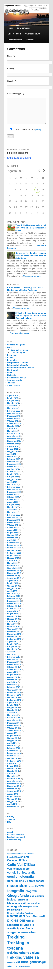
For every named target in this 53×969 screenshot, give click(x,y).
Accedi (10, 832)
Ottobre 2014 (13, 727)
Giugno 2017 (13, 646)
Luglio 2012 (12, 796)
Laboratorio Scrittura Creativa (20, 367)
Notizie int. (12, 375)
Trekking (11, 382)
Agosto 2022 (12, 502)
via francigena (26, 961)
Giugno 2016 (13, 677)
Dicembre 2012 (14, 783)
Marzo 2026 (12, 408)
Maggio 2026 (13, 403)
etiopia (31, 886)
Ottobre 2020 (13, 550)
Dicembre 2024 (14, 438)
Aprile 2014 (12, 743)
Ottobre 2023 (13, 469)
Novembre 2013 (14, 755)
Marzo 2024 (12, 456)
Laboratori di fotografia (17, 365)
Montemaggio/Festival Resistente (20, 913)
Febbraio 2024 (13, 459)
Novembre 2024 (14, 441)
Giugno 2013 (13, 768)
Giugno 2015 (13, 707)
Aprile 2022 (12, 509)
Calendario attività (32, 33)
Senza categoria (14, 380)
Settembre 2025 (14, 423)
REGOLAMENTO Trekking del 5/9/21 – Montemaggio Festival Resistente (26, 288)
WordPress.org (14, 839)
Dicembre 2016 (14, 661)
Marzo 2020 (12, 563)
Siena (29, 928)
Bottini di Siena (13, 857)
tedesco (32, 932)
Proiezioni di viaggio (16, 377)
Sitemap (11, 819)
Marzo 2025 (12, 431)
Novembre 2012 (14, 786)
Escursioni (12, 354)
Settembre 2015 (14, 700)
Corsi (9, 347)
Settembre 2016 (14, 669)
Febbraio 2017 (13, 656)
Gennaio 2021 (13, 542)
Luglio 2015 (12, 705)
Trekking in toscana (18, 945)
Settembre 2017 (14, 639)
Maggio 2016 (13, 679)
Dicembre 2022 (14, 492)
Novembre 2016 (14, 664)
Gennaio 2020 (13, 568)
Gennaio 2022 (13, 517)
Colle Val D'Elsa (17, 860)
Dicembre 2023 (14, 464)
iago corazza (36, 896)
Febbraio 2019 (13, 596)
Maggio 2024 (13, 451)
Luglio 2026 (12, 398)
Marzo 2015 (12, 715)
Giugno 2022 (13, 504)
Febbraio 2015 (13, 717)
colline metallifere (18, 868)
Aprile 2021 (12, 540)
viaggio (12, 966)
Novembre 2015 (14, 694)
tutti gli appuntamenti (19, 158)
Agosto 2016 (12, 672)
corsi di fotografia (20, 876)
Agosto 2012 (12, 793)
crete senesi (36, 881)
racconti (30, 920)
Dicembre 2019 (14, 570)
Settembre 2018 (14, 608)
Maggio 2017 (13, 649)
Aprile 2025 (12, 428)
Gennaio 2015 (13, 720)
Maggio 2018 (13, 618)
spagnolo (13, 932)
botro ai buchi (20, 853)
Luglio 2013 (12, 765)
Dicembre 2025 (14, 415)
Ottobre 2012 (13, 788)
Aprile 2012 (12, 804)
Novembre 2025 (14, 418)
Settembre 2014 (14, 730)
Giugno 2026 (13, 400)
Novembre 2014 (14, 725)
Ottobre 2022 (13, 497)
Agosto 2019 (12, 580)
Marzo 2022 (12, 512)
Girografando (18, 895)
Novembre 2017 (14, 634)
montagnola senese (30, 906)
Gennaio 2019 (13, 598)
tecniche (24, 932)
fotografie (31, 891)
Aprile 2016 (12, 682)
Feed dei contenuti (15, 834)
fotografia (15, 890)
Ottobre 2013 (13, 758)
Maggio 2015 (13, 710)
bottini (30, 853)
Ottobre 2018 (13, 606)
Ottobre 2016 (13, 667)
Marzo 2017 (12, 654)
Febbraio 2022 (13, 514)
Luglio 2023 (12, 474)
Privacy (10, 816)
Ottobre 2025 (13, 420)
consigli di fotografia (21, 872)
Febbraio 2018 (13, 626)
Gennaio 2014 (13, 750)
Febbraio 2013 (13, 778)
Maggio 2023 (13, 479)
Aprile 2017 (12, 651)
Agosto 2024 (12, 446)
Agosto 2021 (12, 530)
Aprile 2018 (12, 621)
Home (10, 28)
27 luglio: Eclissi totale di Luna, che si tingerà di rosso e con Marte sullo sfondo (30, 315)
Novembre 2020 (14, 547)
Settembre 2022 (14, 499)
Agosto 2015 (12, 702)
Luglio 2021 (12, 532)
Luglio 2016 (12, 674)
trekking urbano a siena (23, 952)
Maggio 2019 (13, 588)
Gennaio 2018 (13, 628)
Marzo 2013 (12, 776)
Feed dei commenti (16, 837)
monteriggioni (16, 916)
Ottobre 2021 (13, 524)
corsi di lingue (17, 880)
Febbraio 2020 (13, 565)
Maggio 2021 (13, 537)
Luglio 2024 (12, 448)
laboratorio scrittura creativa (23, 903)
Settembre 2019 (14, 578)
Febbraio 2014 (13, 748)
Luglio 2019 (12, 583)
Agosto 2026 (12, 395)
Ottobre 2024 (13, 443)
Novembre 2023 (14, 466)
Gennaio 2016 (13, 689)
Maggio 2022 (13, 507)
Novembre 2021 (14, 522)
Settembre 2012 (14, 791)
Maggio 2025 (13, 426)
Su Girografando (23, 28)
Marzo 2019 (12, 593)
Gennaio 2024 (13, 461)
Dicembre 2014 (14, 722)
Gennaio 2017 (13, 659)
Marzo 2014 (12, 745)
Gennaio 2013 (13, 781)
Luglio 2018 (12, 613)
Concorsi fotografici (16, 344)
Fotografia (11, 359)
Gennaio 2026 (13, 413)
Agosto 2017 (12, 641)
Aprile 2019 (12, 590)
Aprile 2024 (12, 453)
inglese (11, 899)
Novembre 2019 (14, 573)
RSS (9, 821)
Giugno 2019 (13, 585)
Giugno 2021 (13, 535)
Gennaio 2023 (13, 489)
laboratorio (22, 899)
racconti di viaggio (20, 924)
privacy (38, 129)
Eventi (10, 357)
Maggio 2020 (13, 557)
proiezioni (16, 920)
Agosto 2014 (12, 732)
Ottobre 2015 (13, 697)
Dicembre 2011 (14, 806)
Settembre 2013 (14, 760)
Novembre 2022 (14, 494)
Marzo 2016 (12, 684)
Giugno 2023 (13, 476)
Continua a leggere (32, 275)
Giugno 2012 (13, 798)
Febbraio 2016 (13, 687)
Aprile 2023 (12, 481)
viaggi (41, 962)
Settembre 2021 (14, 527)
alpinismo (11, 853)
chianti (24, 857)
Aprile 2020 (12, 560)
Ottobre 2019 (13, 575)
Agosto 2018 (12, 611)
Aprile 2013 (12, 773)
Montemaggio (14, 909)
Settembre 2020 (14, 552)
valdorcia (11, 962)
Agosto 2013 (12, 763)
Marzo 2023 (12, 484)
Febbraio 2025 (13, 433)
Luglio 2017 (12, 644)
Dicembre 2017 (14, 631)
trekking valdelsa (23, 957)
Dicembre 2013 (14, 753)
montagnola (14, 906)
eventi (39, 885)
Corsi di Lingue (18, 352)
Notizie (10, 372)
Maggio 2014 (13, 740)
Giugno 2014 (13, 738)
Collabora (30, 39)
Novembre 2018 (14, 603)
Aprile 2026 (12, 405)
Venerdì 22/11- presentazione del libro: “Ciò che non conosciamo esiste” (30, 228)
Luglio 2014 (12, 735)
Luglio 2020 (12, 555)
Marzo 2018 (12, 623)
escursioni (18, 885)
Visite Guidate (13, 385)
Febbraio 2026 (13, 410)
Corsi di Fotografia (19, 349)
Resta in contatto (15, 39)
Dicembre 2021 (14, 519)
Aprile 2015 (12, 712)
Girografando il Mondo (12, 5)
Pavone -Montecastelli (35, 916)
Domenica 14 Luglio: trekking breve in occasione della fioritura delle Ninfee (30, 255)
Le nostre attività (14, 33)
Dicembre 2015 (14, 692)
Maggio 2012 (13, 801)
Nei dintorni (12, 370)
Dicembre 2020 (14, 545)
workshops (24, 966)
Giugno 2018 (13, 616)
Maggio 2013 (13, 771)
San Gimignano (16, 928)
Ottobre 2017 (13, 636)
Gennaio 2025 (13, 436)
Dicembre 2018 (14, 601)
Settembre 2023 (14, 471)
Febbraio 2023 (13, 486)
